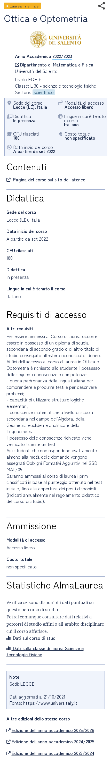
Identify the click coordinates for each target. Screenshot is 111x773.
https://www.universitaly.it (50, 703)
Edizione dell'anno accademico (53, 730)
